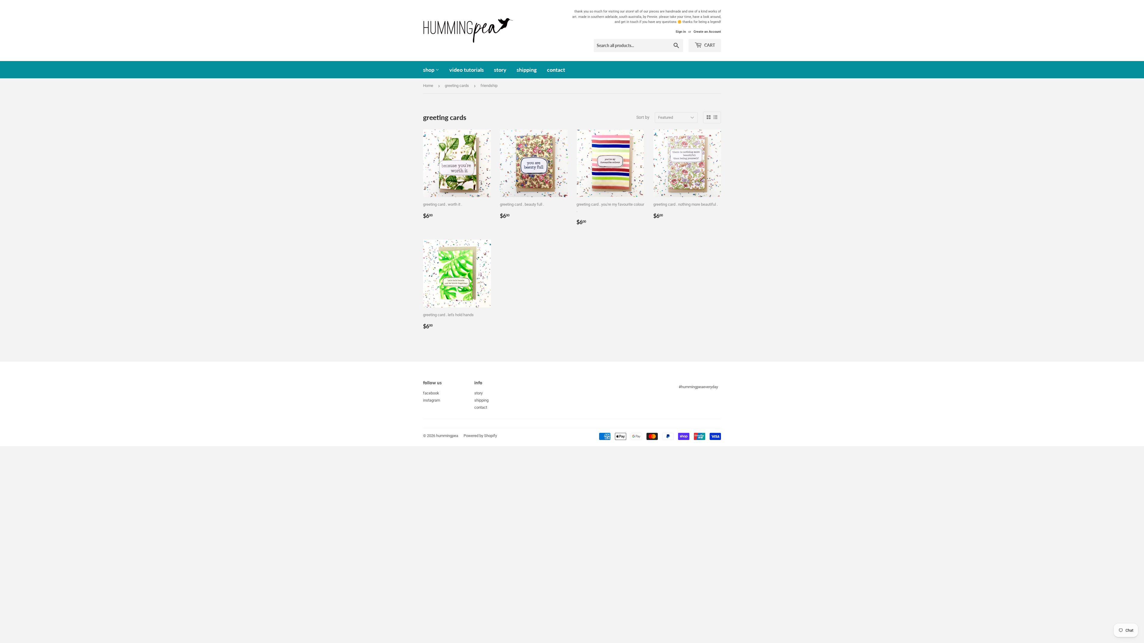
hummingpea (447, 435)
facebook (431, 393)
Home (428, 85)
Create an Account (707, 32)
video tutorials (466, 69)
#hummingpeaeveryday (698, 387)
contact (556, 69)
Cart (709, 45)
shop (429, 69)
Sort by (642, 117)
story (500, 69)
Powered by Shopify (480, 435)
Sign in (681, 32)
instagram (431, 400)
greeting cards (457, 85)
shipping (527, 69)
